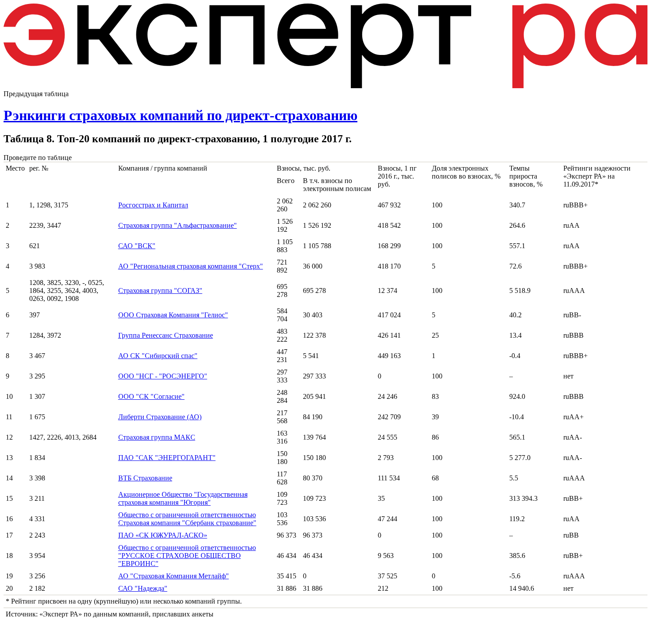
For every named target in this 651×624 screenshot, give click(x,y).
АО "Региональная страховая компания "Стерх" (190, 266)
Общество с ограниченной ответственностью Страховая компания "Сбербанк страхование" (187, 518)
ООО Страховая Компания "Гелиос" (173, 315)
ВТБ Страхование (145, 478)
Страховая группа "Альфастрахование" (177, 225)
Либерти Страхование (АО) (160, 417)
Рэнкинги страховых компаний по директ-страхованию (180, 115)
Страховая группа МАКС (156, 437)
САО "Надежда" (142, 588)
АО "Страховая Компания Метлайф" (173, 576)
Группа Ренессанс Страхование (165, 335)
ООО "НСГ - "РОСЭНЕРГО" (162, 376)
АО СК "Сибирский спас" (158, 355)
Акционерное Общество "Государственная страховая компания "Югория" (183, 498)
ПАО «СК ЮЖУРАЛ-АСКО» (162, 535)
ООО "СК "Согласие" (151, 396)
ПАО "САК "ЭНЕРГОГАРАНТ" (167, 457)
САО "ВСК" (136, 246)
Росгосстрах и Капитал (153, 205)
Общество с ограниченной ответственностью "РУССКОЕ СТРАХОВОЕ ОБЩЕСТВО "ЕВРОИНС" (187, 555)
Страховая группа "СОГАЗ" (160, 290)
